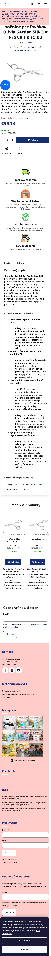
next (48, 532)
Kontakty (6, 697)
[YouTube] (19, 670)
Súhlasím (24, 949)
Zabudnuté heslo (9, 862)
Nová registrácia (9, 859)
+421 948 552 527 (9, 664)
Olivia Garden (25, 43)
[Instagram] (12, 670)
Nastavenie (24, 940)
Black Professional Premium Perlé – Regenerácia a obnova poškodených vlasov (24, 803)
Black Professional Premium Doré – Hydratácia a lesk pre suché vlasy (24, 797)
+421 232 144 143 (9, 661)
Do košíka (34, 140)
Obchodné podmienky (11, 691)
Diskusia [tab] (20, 263)
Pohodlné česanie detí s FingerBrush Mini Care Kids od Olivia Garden (23, 809)
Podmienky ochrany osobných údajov (18, 694)
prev (3, 532)
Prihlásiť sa (10, 634)
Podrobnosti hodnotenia (25, 50)
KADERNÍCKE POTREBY (32, 484)
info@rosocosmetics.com (13, 659)
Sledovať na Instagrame (24, 760)
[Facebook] (5, 670)
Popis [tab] (7, 263)
